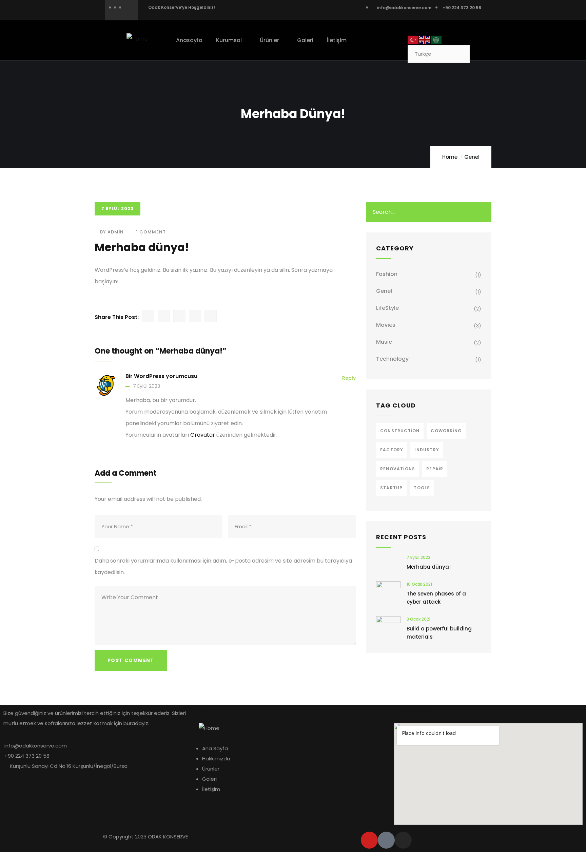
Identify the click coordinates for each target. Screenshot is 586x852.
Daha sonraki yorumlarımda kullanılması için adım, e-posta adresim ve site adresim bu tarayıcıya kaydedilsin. (223, 566)
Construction (399, 431)
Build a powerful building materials (439, 632)
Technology (392, 359)
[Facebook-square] (386, 840)
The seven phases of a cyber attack (436, 597)
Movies (385, 325)
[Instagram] (403, 840)
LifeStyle (387, 308)
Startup (391, 488)
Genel (472, 156)
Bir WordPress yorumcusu (161, 376)
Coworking (446, 431)
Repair (434, 469)
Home (449, 156)
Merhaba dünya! (429, 566)
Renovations (397, 469)
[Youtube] (369, 840)
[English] (425, 39)
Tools (422, 488)
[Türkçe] (413, 39)
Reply (349, 378)
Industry (426, 450)
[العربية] (436, 39)
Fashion (386, 274)
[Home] (137, 39)
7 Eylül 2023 (146, 386)
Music (384, 342)
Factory (391, 450)
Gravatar (202, 435)
